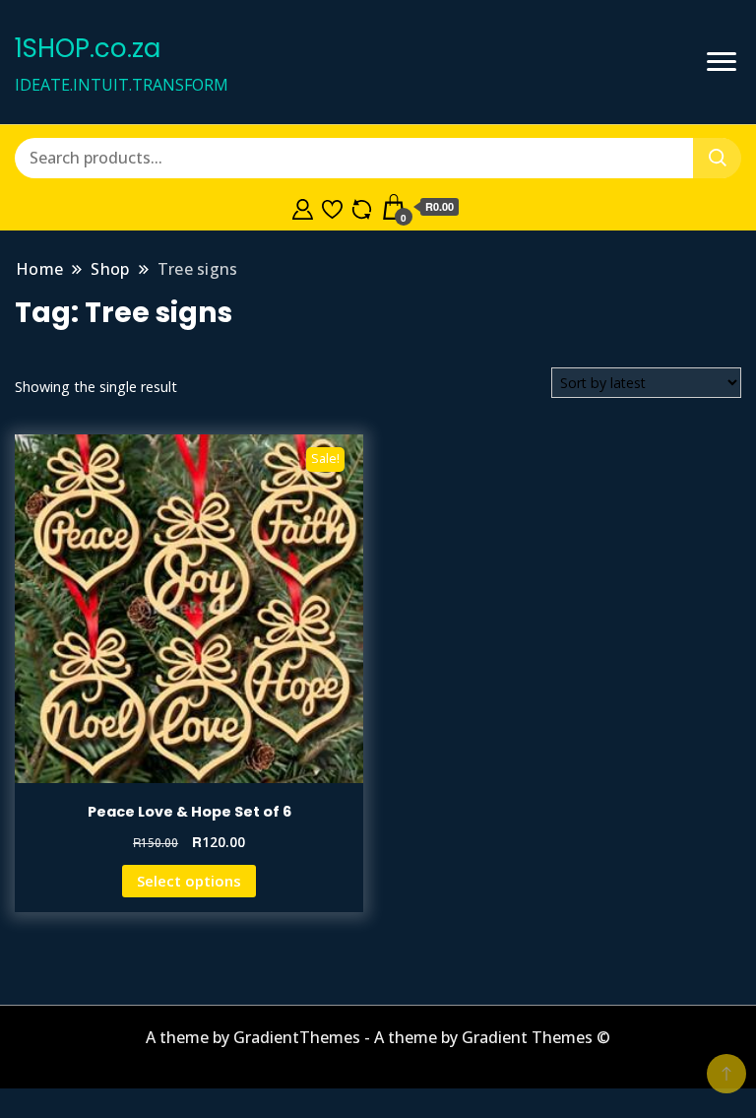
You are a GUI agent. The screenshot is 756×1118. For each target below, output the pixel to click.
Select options (189, 880)
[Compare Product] (361, 207)
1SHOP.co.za (87, 48)
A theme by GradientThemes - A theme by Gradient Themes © (378, 1037)
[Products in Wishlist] (332, 207)
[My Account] (302, 207)
